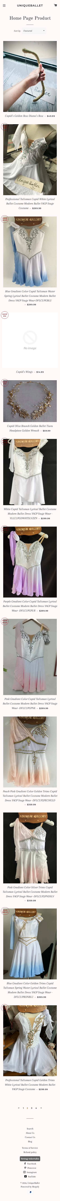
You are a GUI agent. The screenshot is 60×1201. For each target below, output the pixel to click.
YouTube (31, 1176)
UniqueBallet (30, 5)
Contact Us (30, 1137)
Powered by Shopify (30, 1186)
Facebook (31, 1163)
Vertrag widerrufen (30, 1158)
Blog (30, 1141)
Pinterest (31, 1168)
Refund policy (30, 1152)
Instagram (31, 1172)
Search (30, 1128)
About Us (30, 1133)
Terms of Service (30, 1148)
